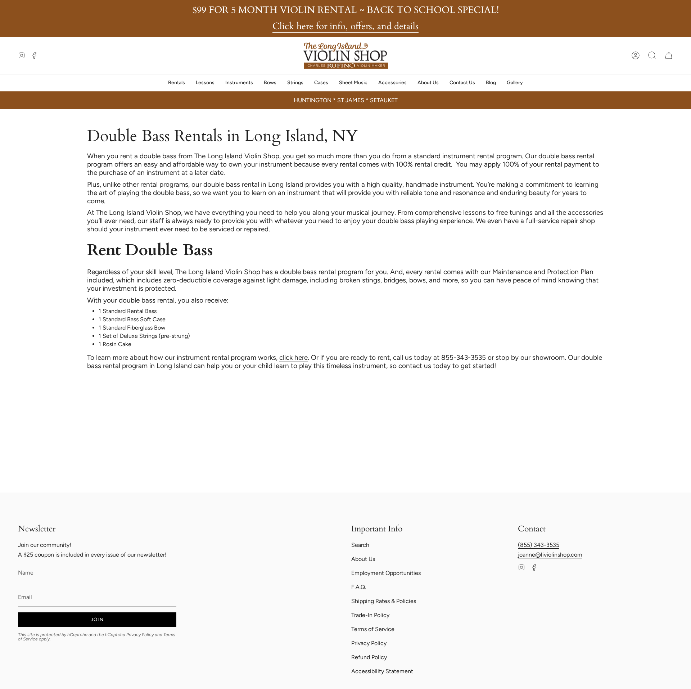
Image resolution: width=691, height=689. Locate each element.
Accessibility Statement (382, 671)
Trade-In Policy (370, 615)
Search (360, 544)
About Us (363, 559)
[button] (652, 55)
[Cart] (668, 55)
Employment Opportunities (386, 573)
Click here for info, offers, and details (345, 26)
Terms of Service (372, 629)
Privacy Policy (140, 634)
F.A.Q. (358, 587)
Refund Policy (369, 657)
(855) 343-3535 (538, 544)
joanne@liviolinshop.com (550, 554)
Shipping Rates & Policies (383, 601)
